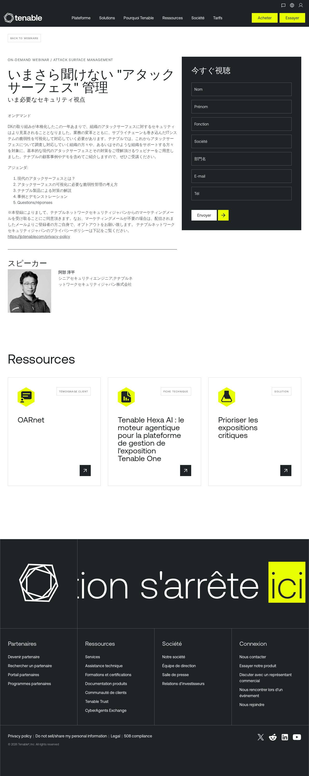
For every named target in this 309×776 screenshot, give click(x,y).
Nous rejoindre (251, 704)
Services (92, 657)
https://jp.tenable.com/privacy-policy (39, 236)
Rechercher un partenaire (30, 666)
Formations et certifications (108, 674)
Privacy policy (20, 736)
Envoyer (204, 215)
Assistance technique (104, 666)
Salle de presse (175, 674)
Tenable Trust (96, 701)
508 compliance (138, 736)
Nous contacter (252, 657)
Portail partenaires (23, 674)
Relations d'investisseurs (183, 683)
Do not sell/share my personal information (71, 736)
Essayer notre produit (257, 666)
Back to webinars (24, 38)
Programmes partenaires (29, 683)
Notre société (173, 657)
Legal (115, 736)
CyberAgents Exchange (105, 710)
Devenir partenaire (24, 657)
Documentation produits (106, 683)
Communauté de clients (105, 692)
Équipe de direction (179, 666)
